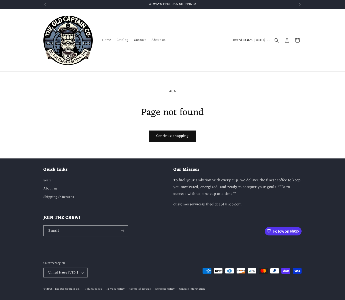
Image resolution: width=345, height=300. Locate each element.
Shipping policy (165, 289)
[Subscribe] (122, 230)
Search (48, 181)
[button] (277, 40)
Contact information (192, 289)
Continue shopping (172, 136)
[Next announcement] (300, 4)
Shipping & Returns (58, 197)
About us (50, 189)
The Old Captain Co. (67, 289)
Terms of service (140, 289)
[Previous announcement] (45, 4)
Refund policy (93, 289)
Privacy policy (116, 289)
